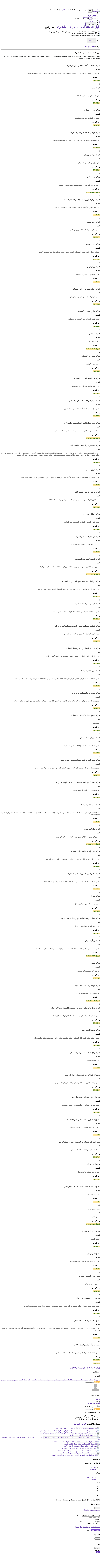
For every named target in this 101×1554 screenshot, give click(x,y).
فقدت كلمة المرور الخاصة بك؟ (90, 1527)
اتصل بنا (93, 1467)
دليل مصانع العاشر (94, 1380)
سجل (90, 19)
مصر (97, 1540)
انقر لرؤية (97, 1382)
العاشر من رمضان (89, 46)
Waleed (98, 1399)
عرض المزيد (80, 1424)
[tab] (91, 40)
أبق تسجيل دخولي (92, 1523)
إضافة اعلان (90, 24)
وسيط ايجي (5, 1380)
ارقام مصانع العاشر (24, 1380)
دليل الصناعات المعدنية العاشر (62, 1380)
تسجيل (94, 1479)
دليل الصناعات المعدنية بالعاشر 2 (78, 27)
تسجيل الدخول (87, 17)
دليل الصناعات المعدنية (80, 1380)
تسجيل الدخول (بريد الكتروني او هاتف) (88, 1515)
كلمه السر (97, 1519)
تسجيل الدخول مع (92, 1510)
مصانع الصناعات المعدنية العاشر (41, 1380)
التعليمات (93, 1469)
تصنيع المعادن (13, 1380)
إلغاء (88, 1530)
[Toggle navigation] (90, 10)
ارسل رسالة (90, 1382)
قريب (97, 1552)
